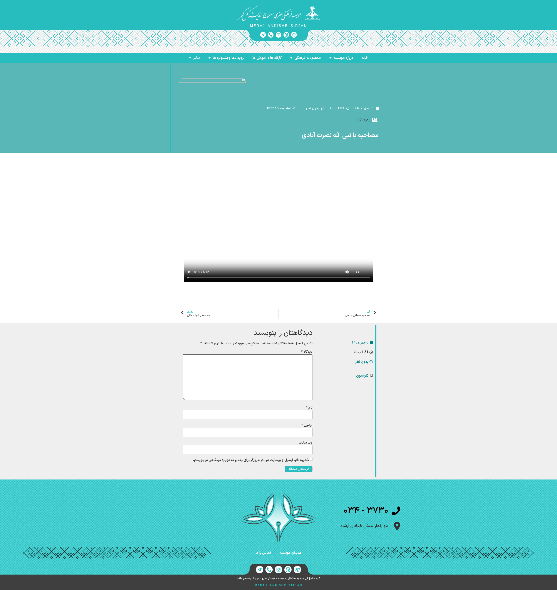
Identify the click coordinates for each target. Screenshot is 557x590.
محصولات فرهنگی (308, 57)
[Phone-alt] (271, 35)
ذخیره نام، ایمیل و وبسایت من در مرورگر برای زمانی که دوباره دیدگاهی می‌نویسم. (251, 460)
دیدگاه (306, 352)
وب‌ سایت (305, 442)
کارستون (362, 376)
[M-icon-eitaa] (286, 35)
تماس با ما (263, 552)
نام (309, 407)
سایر (196, 57)
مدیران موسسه (290, 552)
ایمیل (306, 425)
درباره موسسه (343, 57)
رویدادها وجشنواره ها (228, 57)
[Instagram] (278, 35)
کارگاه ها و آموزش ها (267, 57)
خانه (365, 57)
